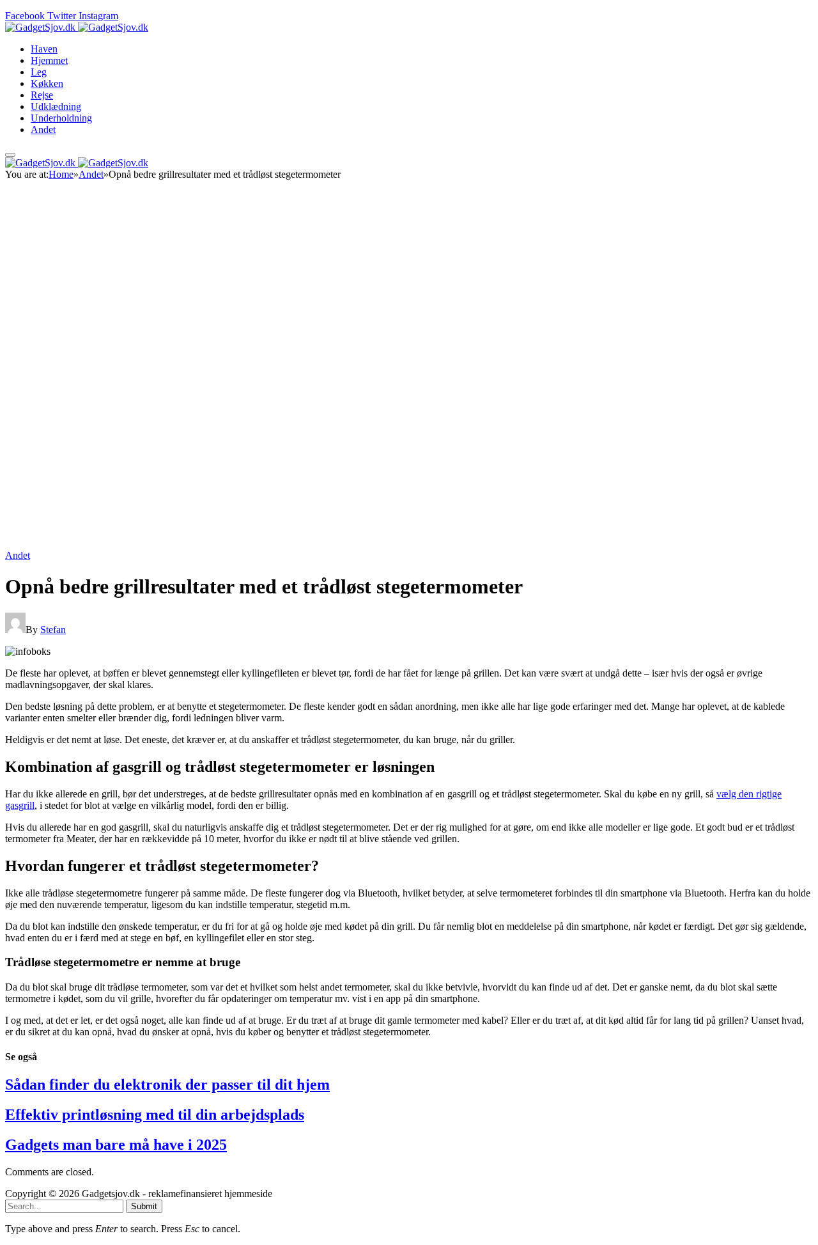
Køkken (47, 83)
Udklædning (56, 106)
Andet (43, 129)
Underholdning (61, 118)
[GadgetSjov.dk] (76, 27)
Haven (44, 48)
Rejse (42, 95)
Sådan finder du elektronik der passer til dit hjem (167, 1084)
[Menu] (10, 155)
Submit (144, 1206)
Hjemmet (49, 60)
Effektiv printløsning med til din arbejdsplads (154, 1114)
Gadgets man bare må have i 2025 (116, 1144)
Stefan (53, 629)
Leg (39, 72)
